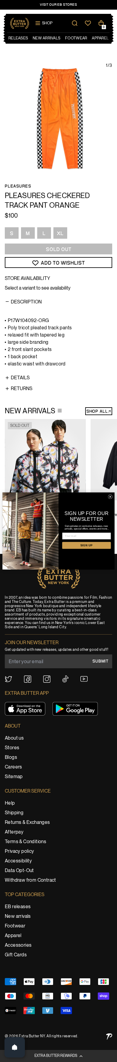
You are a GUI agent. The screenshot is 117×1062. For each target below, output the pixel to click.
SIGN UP (86, 545)
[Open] (14, 1047)
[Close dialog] (110, 496)
